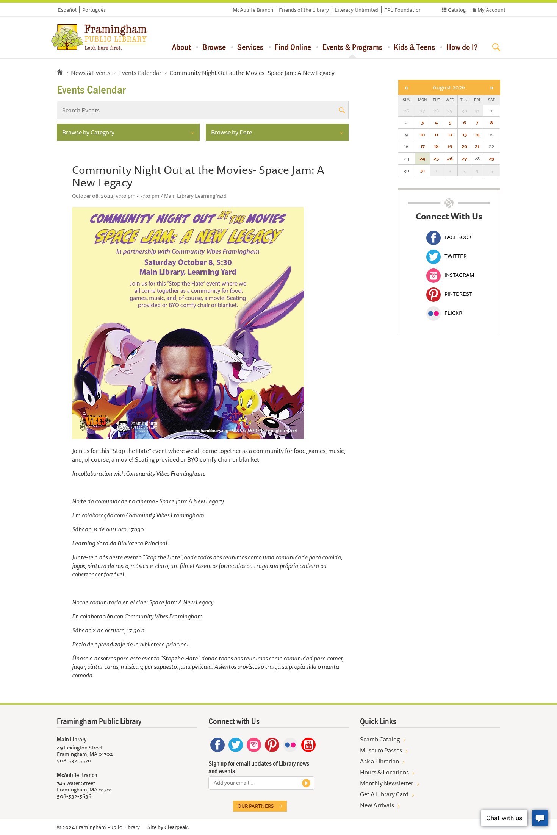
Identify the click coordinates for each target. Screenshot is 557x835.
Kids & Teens (414, 47)
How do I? (462, 47)
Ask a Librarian (379, 761)
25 (436, 158)
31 (422, 170)
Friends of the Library (304, 10)
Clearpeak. (176, 827)
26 (450, 158)
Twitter (455, 256)
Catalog (457, 9)
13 (464, 134)
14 (477, 134)
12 (450, 134)
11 (436, 134)
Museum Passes (381, 750)
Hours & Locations (384, 772)
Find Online (293, 47)
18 (436, 146)
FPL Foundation (403, 10)
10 (422, 134)
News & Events (90, 72)
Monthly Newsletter (386, 783)
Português (94, 10)
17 (422, 146)
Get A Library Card (384, 794)
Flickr (453, 313)
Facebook (458, 237)
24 (422, 158)
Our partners (256, 806)
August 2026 (449, 87)
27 (464, 158)
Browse (214, 47)
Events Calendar (139, 72)
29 (491, 158)
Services (250, 47)
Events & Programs (352, 47)
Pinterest (458, 294)
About (181, 47)
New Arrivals (377, 805)
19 (449, 146)
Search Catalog (380, 739)
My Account (491, 9)
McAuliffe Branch (253, 10)
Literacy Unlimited (357, 10)
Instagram (459, 275)
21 (477, 146)
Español (67, 10)
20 (464, 146)
